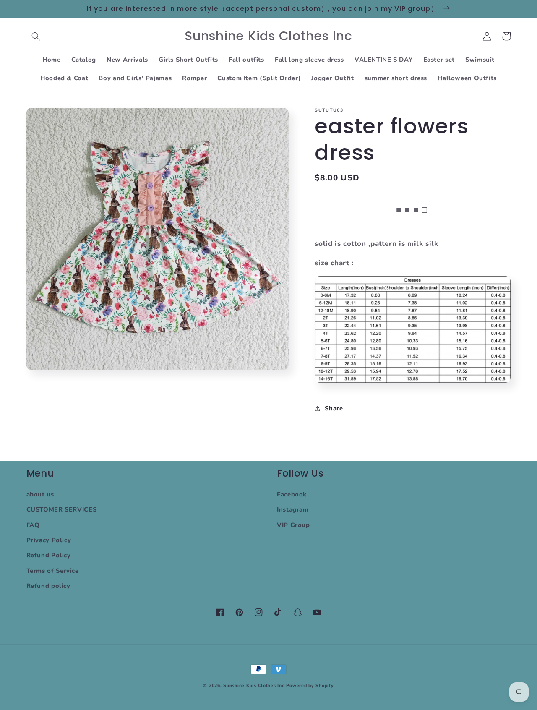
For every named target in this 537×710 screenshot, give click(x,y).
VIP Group (293, 525)
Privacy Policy (48, 540)
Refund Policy (48, 555)
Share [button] (334, 408)
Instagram (293, 509)
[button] (36, 36)
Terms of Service (52, 570)
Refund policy (48, 586)
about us (40, 494)
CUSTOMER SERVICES (61, 509)
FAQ (33, 525)
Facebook (292, 494)
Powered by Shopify (310, 685)
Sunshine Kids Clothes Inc (253, 685)
